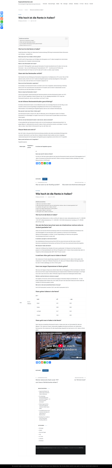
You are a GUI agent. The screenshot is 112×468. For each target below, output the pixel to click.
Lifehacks (71, 3)
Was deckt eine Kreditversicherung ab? (74, 183)
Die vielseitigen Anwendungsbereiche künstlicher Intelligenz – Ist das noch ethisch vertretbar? (44, 399)
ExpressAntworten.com (25, 2)
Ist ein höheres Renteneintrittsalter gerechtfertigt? (31, 43)
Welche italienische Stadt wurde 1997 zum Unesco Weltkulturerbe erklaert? (47, 380)
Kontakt (91, 3)
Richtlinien (76, 3)
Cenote (65, 447)
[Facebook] (1, 12)
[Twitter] (1, 15)
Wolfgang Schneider (22, 20)
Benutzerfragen (51, 3)
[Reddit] (1, 18)
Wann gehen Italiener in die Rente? (44, 210)
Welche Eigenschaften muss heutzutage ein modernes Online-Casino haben (44, 406)
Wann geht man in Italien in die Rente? (45, 211)
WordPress (81, 447)
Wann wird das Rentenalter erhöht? (27, 42)
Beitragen (66, 3)
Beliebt (57, 3)
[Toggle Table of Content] (65, 39)
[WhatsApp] (1, 21)
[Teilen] (1, 27)
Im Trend (81, 3)
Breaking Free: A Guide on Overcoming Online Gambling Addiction (44, 418)
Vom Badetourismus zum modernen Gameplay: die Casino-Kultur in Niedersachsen (44, 412)
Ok (99, 466)
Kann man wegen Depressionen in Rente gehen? (47, 208)
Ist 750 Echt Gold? (80, 379)
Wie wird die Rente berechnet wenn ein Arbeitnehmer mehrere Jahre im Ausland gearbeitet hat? (57, 205)
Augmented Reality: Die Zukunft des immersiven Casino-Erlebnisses (44, 393)
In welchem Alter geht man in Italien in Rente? (46, 207)
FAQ (61, 3)
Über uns (86, 3)
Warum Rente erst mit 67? (26, 45)
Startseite (45, 3)
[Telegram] (1, 24)
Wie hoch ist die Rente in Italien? (27, 40)
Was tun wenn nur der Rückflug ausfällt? (48, 183)
